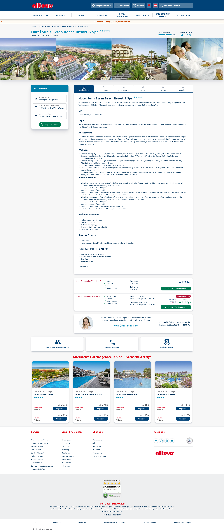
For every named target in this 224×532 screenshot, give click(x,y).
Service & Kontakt (37, 453)
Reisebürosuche (37, 459)
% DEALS (81, 15)
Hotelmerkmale (103, 90)
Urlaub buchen (67, 440)
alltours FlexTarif (37, 446)
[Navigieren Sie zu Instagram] (161, 441)
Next (219, 59)
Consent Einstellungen (182, 522)
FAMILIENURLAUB (183, 15)
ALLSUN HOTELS (142, 15)
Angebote (183, 90)
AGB (34, 522)
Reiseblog (65, 449)
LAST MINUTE (61, 15)
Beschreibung (84, 90)
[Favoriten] (149, 5)
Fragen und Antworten (39, 443)
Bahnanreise (66, 463)
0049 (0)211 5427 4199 (126, 325)
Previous (56, 59)
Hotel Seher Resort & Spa (127, 394)
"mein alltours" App (38, 449)
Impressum (57, 522)
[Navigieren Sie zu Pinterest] (167, 441)
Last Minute (66, 446)
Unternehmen (98, 440)
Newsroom (96, 449)
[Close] (222, 21)
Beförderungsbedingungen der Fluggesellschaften (42, 467)
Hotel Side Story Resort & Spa (88, 394)
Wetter (163, 90)
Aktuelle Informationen (39, 440)
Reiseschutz (66, 459)
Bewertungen (123, 90)
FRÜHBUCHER (101, 15)
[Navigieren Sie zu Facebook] (156, 441)
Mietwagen (66, 466)
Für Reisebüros (36, 463)
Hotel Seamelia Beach (43, 394)
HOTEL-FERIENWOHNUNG (122, 15)
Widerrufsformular (151, 522)
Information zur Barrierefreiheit (115, 522)
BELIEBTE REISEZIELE (41, 15)
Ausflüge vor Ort (68, 456)
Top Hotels (66, 443)
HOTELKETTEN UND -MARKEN (163, 15)
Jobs (94, 443)
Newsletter (97, 446)
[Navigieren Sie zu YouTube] (172, 441)
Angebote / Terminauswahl (176, 289)
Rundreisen (66, 453)
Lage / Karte (143, 90)
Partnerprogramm (99, 456)
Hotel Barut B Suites (166, 394)
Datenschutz (97, 453)
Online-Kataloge (37, 456)
